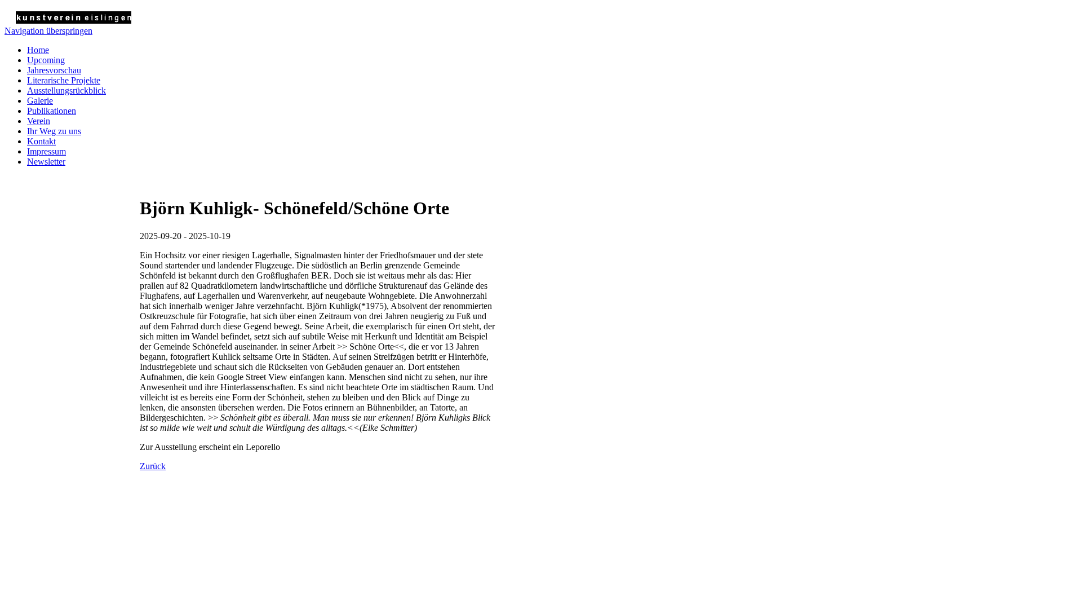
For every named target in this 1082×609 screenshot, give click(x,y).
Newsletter (46, 161)
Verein (38, 121)
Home (38, 50)
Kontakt (41, 141)
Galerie (40, 100)
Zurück (153, 466)
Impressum (46, 151)
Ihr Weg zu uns (54, 131)
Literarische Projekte (63, 80)
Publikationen (51, 111)
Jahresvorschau (54, 70)
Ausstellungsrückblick (66, 90)
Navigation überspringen (48, 31)
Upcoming (46, 60)
